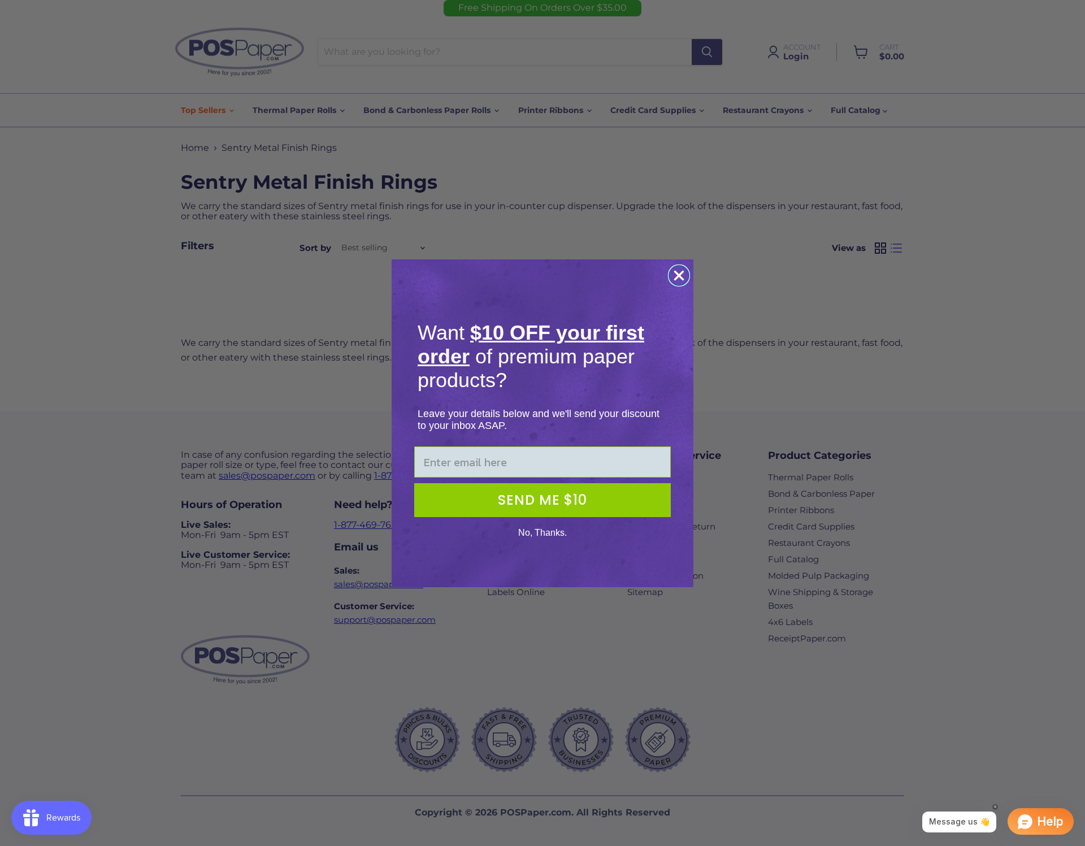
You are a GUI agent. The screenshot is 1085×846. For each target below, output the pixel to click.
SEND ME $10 (542, 500)
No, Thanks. (542, 532)
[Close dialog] (679, 275)
